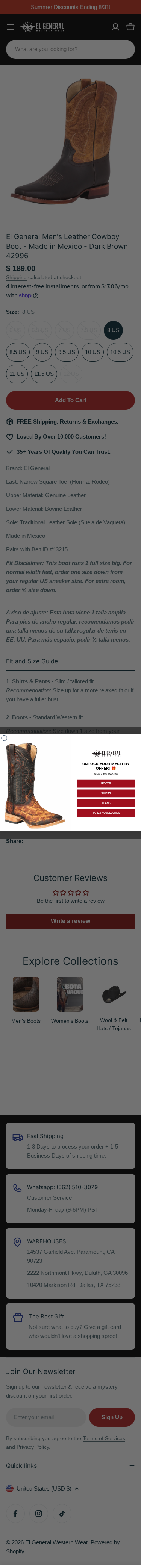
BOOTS (106, 783)
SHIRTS (106, 793)
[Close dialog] (4, 738)
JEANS (106, 803)
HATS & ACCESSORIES (105, 812)
